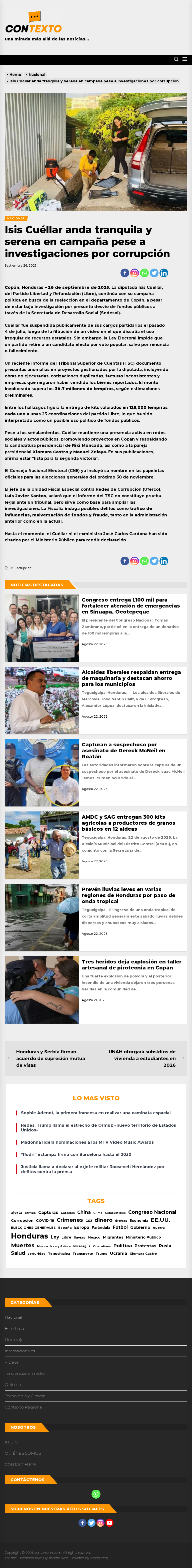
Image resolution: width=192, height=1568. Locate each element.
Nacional (13, 1317)
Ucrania (118, 1253)
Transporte (82, 1253)
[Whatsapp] (144, 273)
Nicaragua (81, 1246)
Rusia (165, 1245)
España (65, 1228)
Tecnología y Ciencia (25, 1396)
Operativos (102, 1246)
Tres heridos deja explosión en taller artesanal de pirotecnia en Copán (132, 965)
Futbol (120, 1227)
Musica (42, 1246)
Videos (11, 1362)
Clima (97, 1213)
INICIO (11, 1442)
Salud (18, 1253)
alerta (16, 1212)
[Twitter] (154, 273)
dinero (103, 1220)
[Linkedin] (164, 273)
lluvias (79, 1237)
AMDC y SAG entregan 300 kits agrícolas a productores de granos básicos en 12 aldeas (129, 823)
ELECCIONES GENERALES (33, 1228)
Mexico (94, 1237)
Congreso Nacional (152, 1212)
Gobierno (140, 1227)
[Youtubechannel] (110, 1523)
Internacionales (20, 1351)
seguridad (37, 1253)
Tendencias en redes (25, 1373)
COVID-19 (45, 1220)
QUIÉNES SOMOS (23, 1453)
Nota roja (14, 1339)
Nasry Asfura (60, 1246)
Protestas (145, 1245)
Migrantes (113, 1237)
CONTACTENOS (20, 1464)
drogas (121, 1221)
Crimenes (70, 1220)
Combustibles (115, 1213)
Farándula (101, 1228)
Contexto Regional (24, 1407)
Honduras (29, 1236)
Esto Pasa (14, 1328)
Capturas (48, 1212)
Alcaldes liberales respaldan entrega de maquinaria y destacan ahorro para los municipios (131, 678)
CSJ (89, 1221)
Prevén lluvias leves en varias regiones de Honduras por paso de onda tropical (128, 895)
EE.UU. (160, 1220)
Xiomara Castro (143, 1253)
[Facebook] (124, 273)
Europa (81, 1227)
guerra (159, 1228)
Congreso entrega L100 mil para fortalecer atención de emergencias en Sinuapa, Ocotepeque (131, 606)
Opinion (13, 1384)
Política (122, 1246)
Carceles (68, 1213)
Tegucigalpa (59, 1253)
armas (30, 1213)
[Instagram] (134, 273)
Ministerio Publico (143, 1237)
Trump (102, 1253)
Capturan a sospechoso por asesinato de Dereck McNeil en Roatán (124, 751)
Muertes (22, 1245)
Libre (66, 1237)
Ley (55, 1237)
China (84, 1212)
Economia (139, 1220)
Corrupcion (23, 568)
